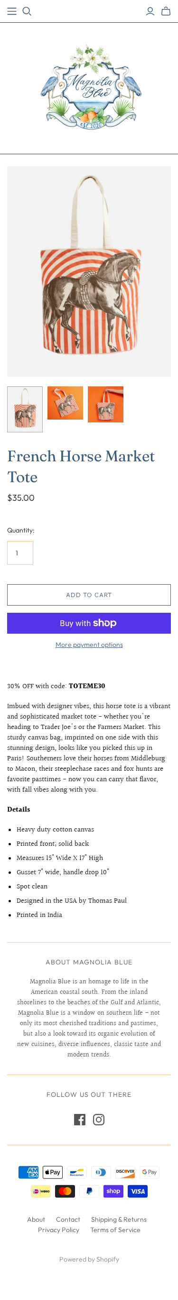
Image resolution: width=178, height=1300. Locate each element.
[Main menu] (12, 11)
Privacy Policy (58, 1229)
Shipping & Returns (119, 1219)
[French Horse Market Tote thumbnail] (25, 409)
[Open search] (27, 11)
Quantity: (21, 530)
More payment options (89, 644)
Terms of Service (115, 1229)
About (36, 1219)
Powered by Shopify (89, 1259)
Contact (68, 1219)
